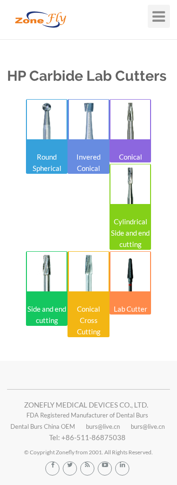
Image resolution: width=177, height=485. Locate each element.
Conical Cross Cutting (89, 320)
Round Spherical (47, 162)
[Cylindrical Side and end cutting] (130, 184)
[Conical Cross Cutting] (88, 271)
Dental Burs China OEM (42, 426)
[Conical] (130, 119)
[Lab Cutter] (130, 271)
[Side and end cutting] (46, 271)
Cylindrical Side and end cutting (130, 232)
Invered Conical (88, 162)
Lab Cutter (130, 309)
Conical (130, 157)
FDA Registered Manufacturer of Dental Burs (87, 415)
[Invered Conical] (88, 119)
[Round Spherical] (46, 119)
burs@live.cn (103, 426)
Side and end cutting (46, 314)
